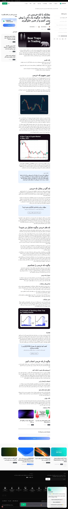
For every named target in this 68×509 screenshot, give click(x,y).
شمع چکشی (24, 373)
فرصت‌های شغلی (15, 500)
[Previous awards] (3, 495)
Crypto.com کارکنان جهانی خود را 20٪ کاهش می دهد (42, 459)
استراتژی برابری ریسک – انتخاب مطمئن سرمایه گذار (10, 56)
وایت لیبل (39, 3)
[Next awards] (5, 495)
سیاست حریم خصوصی (44, 500)
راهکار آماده (45, 3)
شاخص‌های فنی (27, 286)
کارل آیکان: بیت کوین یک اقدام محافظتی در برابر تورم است (10, 459)
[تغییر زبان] (9, 3)
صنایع (34, 3)
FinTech (65, 464)
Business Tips (57, 464)
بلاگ (30, 3)
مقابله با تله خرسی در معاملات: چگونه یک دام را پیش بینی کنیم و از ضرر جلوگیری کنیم (46, 8)
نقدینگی (50, 3)
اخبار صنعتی (48, 462)
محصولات (55, 3)
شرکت (26, 3)
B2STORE (4, 0)
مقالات (61, 8)
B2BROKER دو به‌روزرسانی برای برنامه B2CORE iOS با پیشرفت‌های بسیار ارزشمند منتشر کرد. (26, 460)
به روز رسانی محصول (30, 464)
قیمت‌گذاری (8, 0)
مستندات (12, 0)
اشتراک (48, 479)
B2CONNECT (24, 464)
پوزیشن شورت (42, 78)
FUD (49, 252)
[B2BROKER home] (63, 3)
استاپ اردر (36, 383)
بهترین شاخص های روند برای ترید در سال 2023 (42, 421)
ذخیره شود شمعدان (22, 279)
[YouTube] (27, 477)
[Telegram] (28, 477)
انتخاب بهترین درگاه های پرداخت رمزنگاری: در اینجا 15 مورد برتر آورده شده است (9, 47)
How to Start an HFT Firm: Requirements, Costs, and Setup (60, 460)
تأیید (23, 504)
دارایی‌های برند (4, 500)
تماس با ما (4, 3)
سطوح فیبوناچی (28, 294)
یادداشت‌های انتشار (17, 0)
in (30, 477)
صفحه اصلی (65, 8)
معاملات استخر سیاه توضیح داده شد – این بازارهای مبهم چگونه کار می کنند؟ (9, 38)
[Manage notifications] (2, 507)
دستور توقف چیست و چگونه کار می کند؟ (27, 421)
